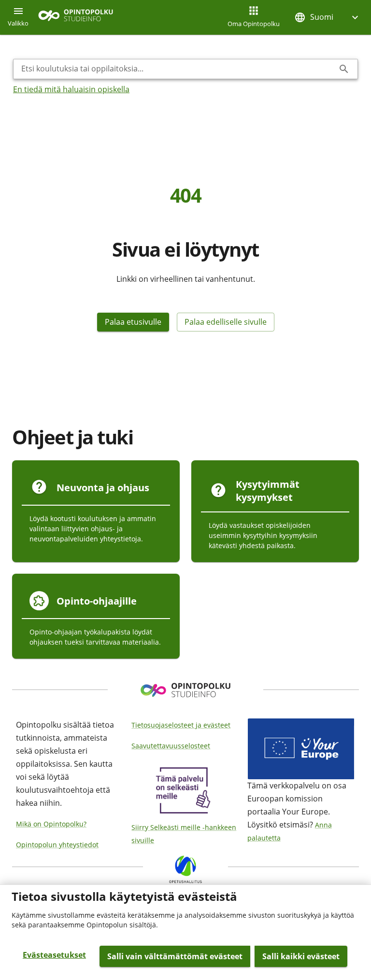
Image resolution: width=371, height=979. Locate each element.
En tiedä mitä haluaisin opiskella (71, 89)
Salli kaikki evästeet (301, 956)
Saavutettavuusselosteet (170, 745)
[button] (327, 17)
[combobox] (177, 69)
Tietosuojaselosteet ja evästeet (180, 725)
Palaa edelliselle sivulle (226, 322)
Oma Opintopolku (254, 23)
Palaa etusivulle (133, 322)
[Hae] (344, 69)
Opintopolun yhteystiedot (57, 844)
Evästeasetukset (54, 955)
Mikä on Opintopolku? (51, 823)
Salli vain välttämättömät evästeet (175, 956)
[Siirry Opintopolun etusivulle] (75, 17)
